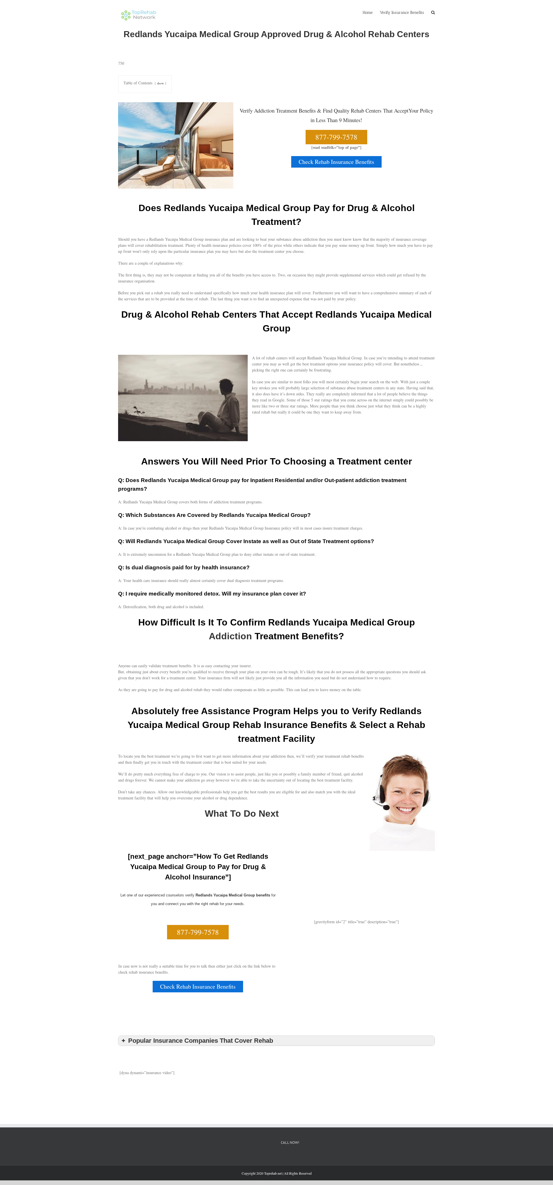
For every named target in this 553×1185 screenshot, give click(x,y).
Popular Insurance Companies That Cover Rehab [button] (200, 1040)
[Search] (433, 12)
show (160, 83)
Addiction (230, 636)
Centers (373, 110)
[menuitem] (371, 12)
